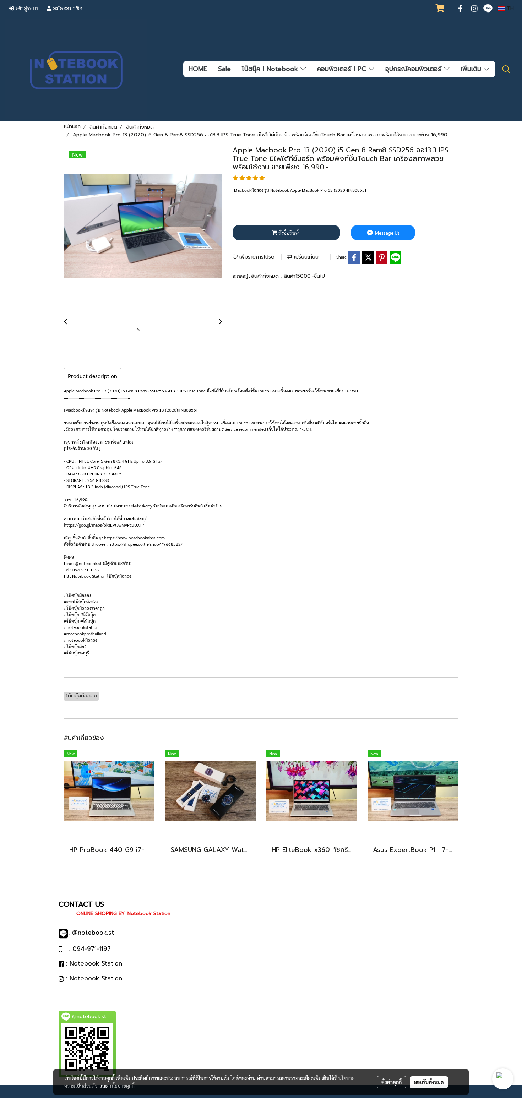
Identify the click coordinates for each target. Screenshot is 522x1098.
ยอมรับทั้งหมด (429, 1082)
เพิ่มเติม (472, 69)
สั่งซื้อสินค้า (289, 232)
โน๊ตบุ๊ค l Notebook (271, 69)
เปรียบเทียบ (305, 257)
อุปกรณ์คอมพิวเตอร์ (414, 69)
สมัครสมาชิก (66, 8)
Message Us (387, 232)
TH (509, 8)
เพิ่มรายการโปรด (256, 257)
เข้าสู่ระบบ (27, 8)
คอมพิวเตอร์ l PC (343, 69)
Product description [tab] (92, 376)
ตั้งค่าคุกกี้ (391, 1082)
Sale (224, 69)
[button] (506, 69)
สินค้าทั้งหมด (266, 276)
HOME (198, 69)
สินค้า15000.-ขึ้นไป (304, 276)
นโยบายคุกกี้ (122, 1085)
